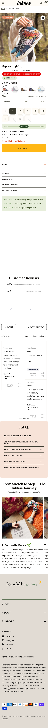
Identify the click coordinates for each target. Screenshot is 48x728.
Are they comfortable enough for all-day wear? (21, 442)
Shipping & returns (9, 185)
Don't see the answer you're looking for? (21, 468)
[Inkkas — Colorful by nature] (24, 583)
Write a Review (37, 328)
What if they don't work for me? (17, 449)
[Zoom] (42, 17)
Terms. (5, 656)
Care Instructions (9, 190)
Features (5, 174)
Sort (27, 336)
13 (20, 118)
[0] (44, 3)
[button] (24, 157)
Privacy (11, 656)
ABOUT (6, 612)
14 (27, 118)
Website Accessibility (24, 656)
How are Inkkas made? (13, 455)
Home (3, 8)
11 (5, 118)
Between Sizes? (37, 96)
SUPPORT (8, 621)
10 (42, 111)
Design (4, 164)
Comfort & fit (7, 179)
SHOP (5, 603)
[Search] (41, 3)
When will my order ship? (14, 462)
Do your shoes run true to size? (17, 436)
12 (13, 118)
